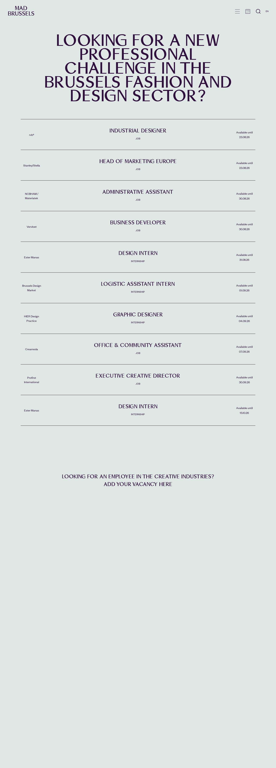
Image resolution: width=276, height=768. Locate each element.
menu (237, 11)
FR (267, 16)
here (165, 484)
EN (267, 11)
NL (267, 22)
